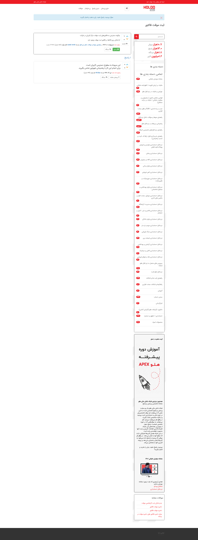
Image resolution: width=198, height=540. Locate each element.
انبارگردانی (159, 303)
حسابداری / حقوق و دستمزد (153, 316)
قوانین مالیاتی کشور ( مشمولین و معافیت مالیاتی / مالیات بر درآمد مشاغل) (151, 100)
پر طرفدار (87, 8)
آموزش (160, 291)
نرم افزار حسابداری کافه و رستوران (151, 160)
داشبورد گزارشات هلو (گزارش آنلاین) (150, 309)
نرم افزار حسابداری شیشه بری (152, 238)
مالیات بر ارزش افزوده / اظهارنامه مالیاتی (149, 85)
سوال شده (117, 45)
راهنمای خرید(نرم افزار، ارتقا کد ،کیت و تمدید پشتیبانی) (150, 137)
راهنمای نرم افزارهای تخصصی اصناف (150, 130)
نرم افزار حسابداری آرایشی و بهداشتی (150, 244)
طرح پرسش (105, 8)
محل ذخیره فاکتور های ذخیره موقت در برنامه (149, 515)
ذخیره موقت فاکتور (156, 507)
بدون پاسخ (95, 8)
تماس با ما (161, 533)
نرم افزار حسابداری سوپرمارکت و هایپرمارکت (152, 179)
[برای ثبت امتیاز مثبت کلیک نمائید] (127, 36)
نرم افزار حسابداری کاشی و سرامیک (151, 251)
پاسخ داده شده (116, 73)
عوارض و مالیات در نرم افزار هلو (152, 91)
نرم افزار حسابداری (156, 489)
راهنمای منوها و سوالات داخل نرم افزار (90, 45)
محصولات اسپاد (157, 322)
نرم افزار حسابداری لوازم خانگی (152, 219)
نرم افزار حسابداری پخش (154, 153)
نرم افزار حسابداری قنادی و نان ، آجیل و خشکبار (149, 211)
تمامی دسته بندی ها (151, 74)
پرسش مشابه (114, 77)
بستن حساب (158, 297)
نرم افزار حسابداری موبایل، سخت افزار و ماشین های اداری (149, 197)
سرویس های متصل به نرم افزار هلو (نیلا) (151, 264)
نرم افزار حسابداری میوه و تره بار (152, 225)
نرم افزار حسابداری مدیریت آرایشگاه (150, 204)
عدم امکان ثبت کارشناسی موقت (152, 503)
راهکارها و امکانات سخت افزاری (152, 284)
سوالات (80, 8)
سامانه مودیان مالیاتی (155, 79)
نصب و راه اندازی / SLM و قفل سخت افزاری (150, 110)
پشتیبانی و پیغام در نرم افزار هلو (152, 123)
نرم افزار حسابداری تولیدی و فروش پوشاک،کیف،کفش (151, 146)
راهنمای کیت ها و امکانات (154, 278)
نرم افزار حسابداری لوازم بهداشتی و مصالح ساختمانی (151, 188)
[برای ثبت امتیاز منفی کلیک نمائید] (127, 39)
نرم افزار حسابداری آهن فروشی (152, 172)
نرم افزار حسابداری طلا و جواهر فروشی (149, 257)
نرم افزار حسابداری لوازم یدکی (152, 166)
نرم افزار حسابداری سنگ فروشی (152, 232)
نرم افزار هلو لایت (156, 272)
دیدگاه (107, 49)
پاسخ (115, 49)
